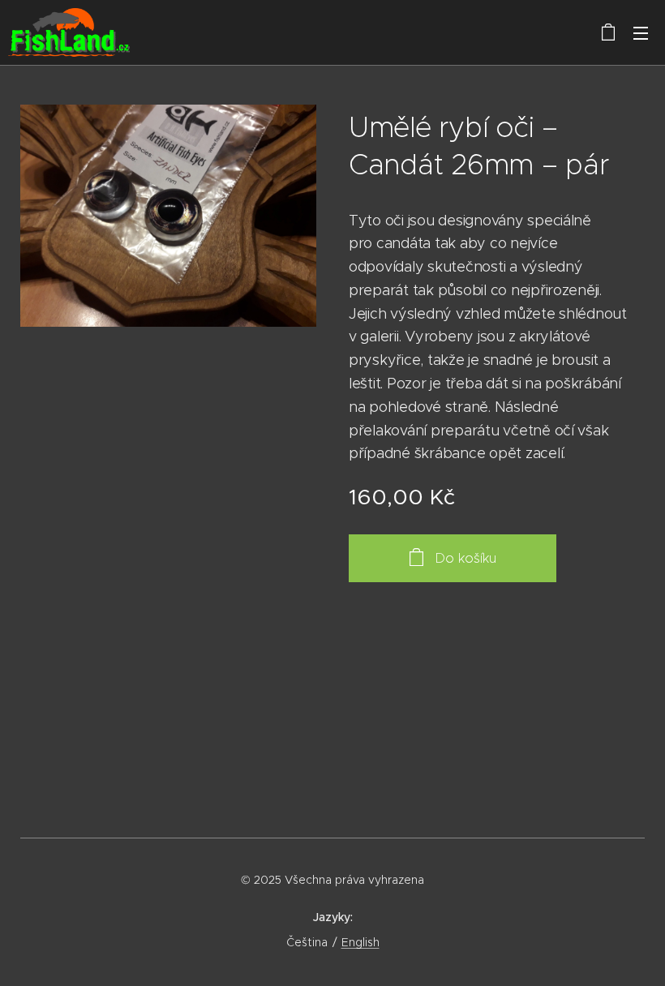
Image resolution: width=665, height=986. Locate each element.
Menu (640, 32)
